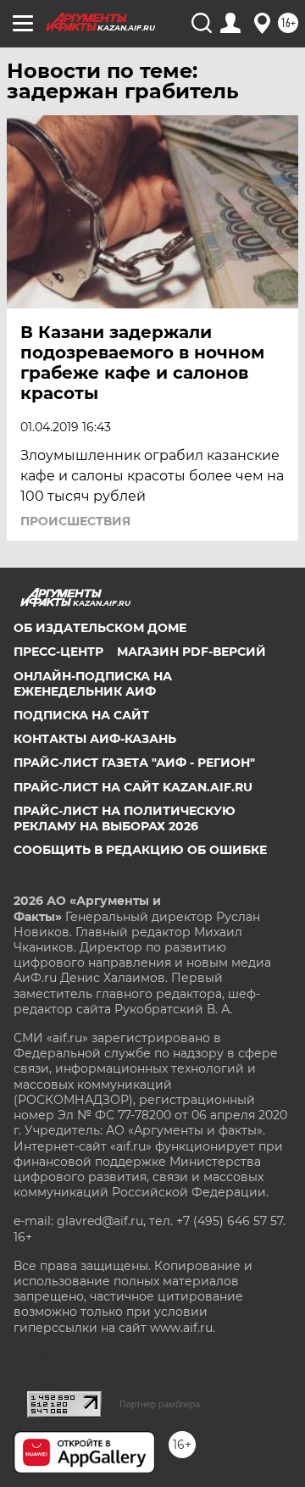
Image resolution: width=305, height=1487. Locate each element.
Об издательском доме (100, 627)
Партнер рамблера (159, 1404)
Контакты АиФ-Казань (95, 738)
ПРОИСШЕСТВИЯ (75, 521)
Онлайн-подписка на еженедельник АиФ (93, 684)
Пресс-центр (58, 651)
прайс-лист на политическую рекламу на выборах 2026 (125, 818)
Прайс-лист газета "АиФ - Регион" (134, 762)
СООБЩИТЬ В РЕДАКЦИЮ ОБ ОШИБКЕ (140, 849)
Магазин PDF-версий (191, 651)
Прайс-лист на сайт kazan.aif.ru (133, 787)
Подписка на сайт (81, 715)
